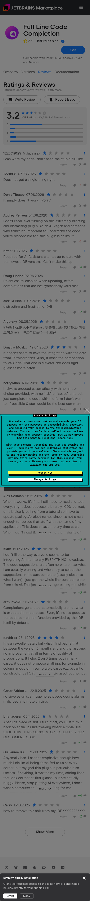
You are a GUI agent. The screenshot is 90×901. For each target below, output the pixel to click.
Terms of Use (59, 454)
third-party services (34, 458)
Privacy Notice (27, 454)
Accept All (45, 472)
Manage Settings (45, 479)
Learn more (65, 438)
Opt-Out (54, 464)
